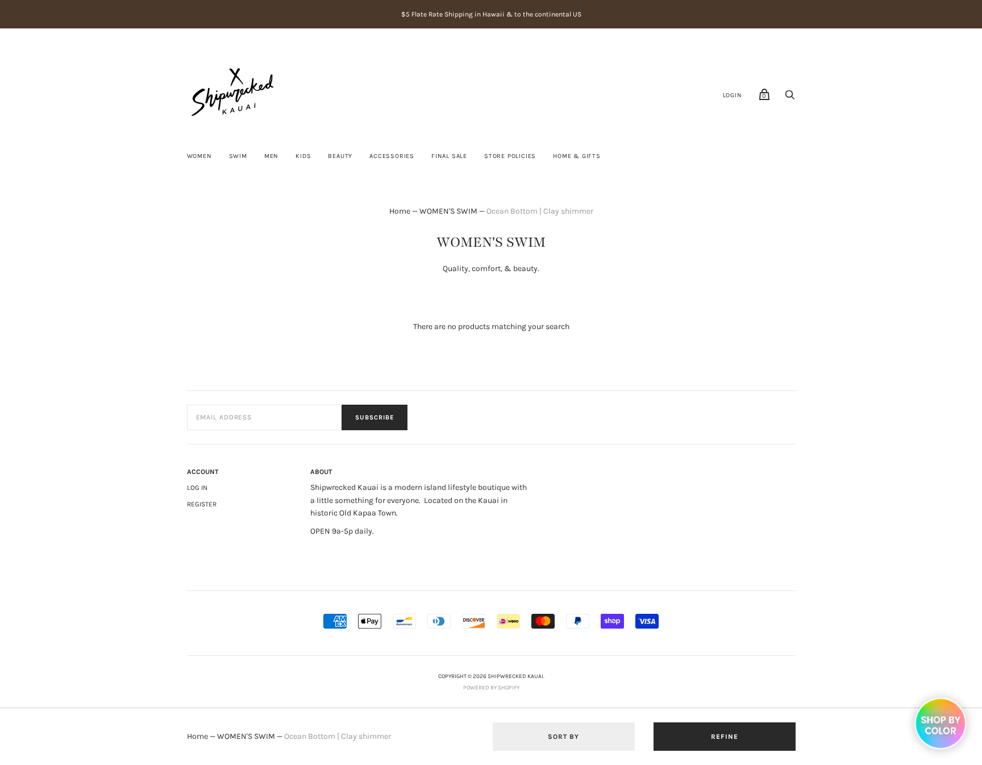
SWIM (238, 156)
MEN (271, 156)
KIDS (303, 156)
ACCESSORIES (391, 156)
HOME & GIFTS (577, 156)
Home (399, 211)
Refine (724, 737)
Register (202, 504)
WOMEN (199, 156)
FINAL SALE (449, 156)
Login (732, 95)
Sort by (563, 737)
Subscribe (374, 417)
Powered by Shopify (491, 687)
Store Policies (510, 156)
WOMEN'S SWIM (448, 211)
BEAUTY (340, 156)
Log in (197, 488)
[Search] (790, 98)
